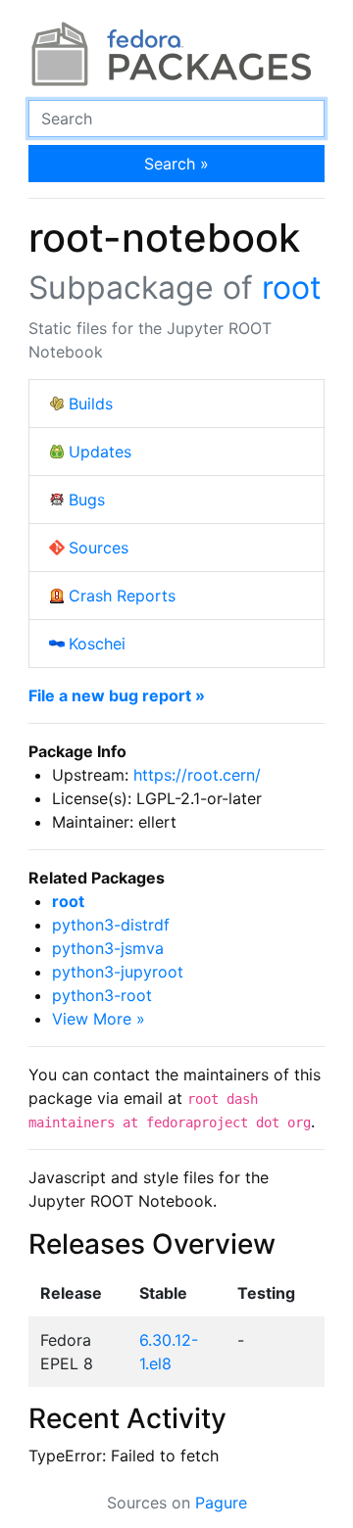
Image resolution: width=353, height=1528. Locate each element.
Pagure (221, 1502)
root (292, 287)
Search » (176, 163)
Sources (98, 547)
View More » (98, 1018)
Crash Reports (122, 595)
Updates (100, 451)
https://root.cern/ (197, 775)
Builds (91, 403)
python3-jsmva (108, 948)
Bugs (87, 499)
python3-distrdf (111, 924)
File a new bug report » (116, 695)
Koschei (97, 643)
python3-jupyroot (117, 971)
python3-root (102, 995)
